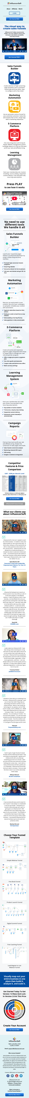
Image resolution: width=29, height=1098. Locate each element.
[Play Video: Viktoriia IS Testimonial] (14, 684)
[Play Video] (3, 532)
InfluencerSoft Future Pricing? (14, 504)
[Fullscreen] (25, 532)
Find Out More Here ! (14, 1095)
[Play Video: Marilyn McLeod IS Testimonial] (14, 787)
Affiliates (14, 9)
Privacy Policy (17, 1083)
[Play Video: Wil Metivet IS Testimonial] (14, 738)
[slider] (13, 532)
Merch (20, 9)
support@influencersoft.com (16, 1048)
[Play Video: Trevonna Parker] (14, 634)
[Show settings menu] (23, 532)
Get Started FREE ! (15, 19)
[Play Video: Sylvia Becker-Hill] (14, 525)
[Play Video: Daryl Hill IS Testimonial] (14, 577)
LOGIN (14, 13)
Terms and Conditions (15, 1085)
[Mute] (20, 532)
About (8, 9)
